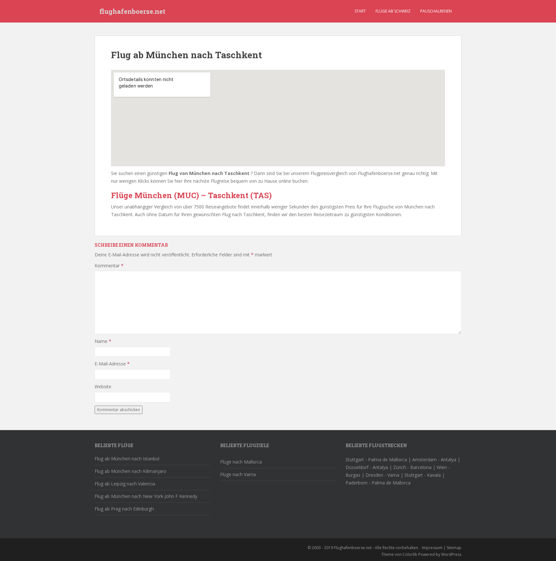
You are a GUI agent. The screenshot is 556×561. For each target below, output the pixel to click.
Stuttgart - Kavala (422, 475)
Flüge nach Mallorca (241, 462)
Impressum (432, 547)
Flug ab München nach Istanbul (127, 458)
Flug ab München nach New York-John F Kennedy (146, 496)
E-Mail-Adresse (112, 364)
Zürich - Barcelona (412, 467)
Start (360, 11)
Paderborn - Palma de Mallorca (378, 483)
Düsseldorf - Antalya (367, 467)
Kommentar (109, 265)
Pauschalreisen (436, 11)
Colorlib (410, 554)
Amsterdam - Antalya (434, 459)
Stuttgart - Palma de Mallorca (376, 459)
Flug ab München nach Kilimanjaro (130, 471)
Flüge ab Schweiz (393, 11)
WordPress (451, 554)
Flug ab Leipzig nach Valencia (125, 484)
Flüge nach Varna (238, 474)
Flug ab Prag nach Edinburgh (124, 509)
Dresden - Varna (382, 475)
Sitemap (454, 547)
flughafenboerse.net (132, 11)
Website (103, 386)
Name (103, 341)
